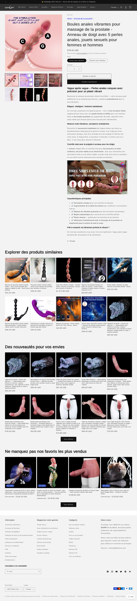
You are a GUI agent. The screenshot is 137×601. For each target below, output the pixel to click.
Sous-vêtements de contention (47, 528)
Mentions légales (120, 596)
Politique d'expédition (12, 532)
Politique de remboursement (50, 596)
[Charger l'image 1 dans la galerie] (12, 80)
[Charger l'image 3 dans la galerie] (41, 80)
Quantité (70, 65)
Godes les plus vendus (45, 532)
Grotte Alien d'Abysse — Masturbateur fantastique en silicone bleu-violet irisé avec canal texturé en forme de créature (94, 382)
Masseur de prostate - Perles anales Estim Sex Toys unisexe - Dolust (67, 324)
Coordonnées (110, 596)
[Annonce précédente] (6, 2)
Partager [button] (72, 241)
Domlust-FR (73, 553)
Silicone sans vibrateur (97, 60)
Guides (71, 532)
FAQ (6, 549)
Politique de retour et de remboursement (19, 535)
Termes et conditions (12, 546)
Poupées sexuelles (43, 553)
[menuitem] (22, 7)
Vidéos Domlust (74, 539)
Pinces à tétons (42, 535)
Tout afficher (68, 439)
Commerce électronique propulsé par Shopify (27, 596)
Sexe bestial (41, 546)
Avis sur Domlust (75, 556)
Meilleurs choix (74, 528)
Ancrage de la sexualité (83, 18)
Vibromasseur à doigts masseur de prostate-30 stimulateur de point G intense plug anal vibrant (42, 325)
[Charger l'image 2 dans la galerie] (26, 80)
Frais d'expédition (82, 53)
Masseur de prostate (44, 542)
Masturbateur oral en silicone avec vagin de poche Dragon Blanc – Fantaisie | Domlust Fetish (115, 492)
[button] (121, 7)
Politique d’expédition (98, 596)
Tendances (72, 546)
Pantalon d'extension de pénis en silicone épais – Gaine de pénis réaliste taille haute (84, 491)
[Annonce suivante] (131, 2)
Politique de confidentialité (67, 596)
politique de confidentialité (14, 542)
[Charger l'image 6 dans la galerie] (26, 94)
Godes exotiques (42, 549)
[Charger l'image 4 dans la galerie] (55, 80)
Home (69, 18)
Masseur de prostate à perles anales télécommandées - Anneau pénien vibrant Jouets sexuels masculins (16, 325)
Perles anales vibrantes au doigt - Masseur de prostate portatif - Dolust (119, 285)
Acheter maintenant (89, 82)
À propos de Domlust (12, 528)
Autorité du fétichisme (12, 525)
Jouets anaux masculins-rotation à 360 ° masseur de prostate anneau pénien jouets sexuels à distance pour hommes (94, 326)
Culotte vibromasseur (44, 539)
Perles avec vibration (76, 60)
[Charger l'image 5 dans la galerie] (12, 94)
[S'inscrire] (39, 571)
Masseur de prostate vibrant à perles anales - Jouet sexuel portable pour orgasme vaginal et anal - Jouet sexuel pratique (17, 287)
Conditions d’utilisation (83, 596)
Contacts (8, 553)
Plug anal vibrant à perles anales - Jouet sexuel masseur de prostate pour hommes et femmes (41, 286)
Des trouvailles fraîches (77, 525)
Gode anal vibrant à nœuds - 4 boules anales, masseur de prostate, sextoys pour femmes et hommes (68, 286)
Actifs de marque (11, 556)
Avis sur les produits (76, 535)
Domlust (12, 596)
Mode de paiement (11, 539)
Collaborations (10, 560)
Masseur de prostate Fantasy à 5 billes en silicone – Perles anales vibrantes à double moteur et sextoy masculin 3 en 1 (93, 287)
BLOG (71, 542)
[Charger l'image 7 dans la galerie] (41, 94)
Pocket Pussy (41, 525)
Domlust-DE (73, 549)
